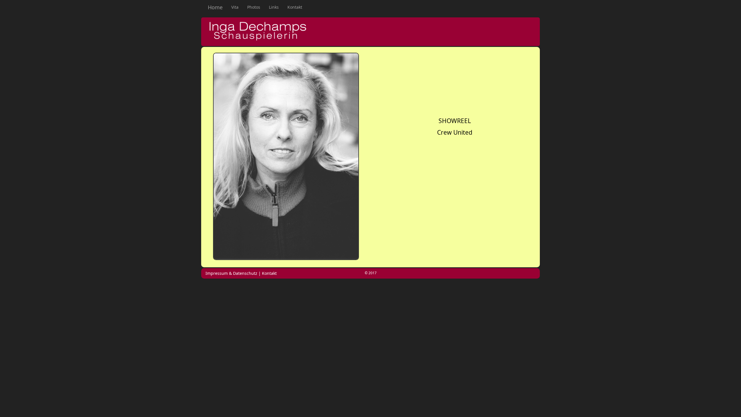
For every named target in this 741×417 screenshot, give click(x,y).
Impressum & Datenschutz (231, 273)
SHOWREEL (455, 121)
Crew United (454, 132)
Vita (237, 7)
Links (274, 7)
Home (215, 7)
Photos (253, 7)
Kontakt (294, 7)
